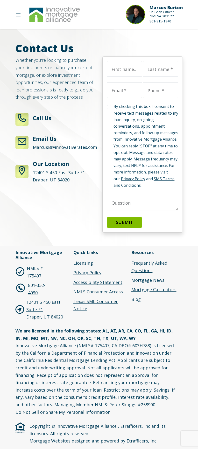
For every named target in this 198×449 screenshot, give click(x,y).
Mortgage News (147, 280)
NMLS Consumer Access (98, 292)
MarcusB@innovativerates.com (65, 147)
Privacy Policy (133, 178)
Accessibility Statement (97, 282)
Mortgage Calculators (154, 289)
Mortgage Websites (50, 441)
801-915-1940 (160, 21)
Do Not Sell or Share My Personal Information (63, 412)
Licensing (83, 263)
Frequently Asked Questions (149, 266)
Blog (136, 299)
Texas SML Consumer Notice (95, 305)
